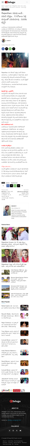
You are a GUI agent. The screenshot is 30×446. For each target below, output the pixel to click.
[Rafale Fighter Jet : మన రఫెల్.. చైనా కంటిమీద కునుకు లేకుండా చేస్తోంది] (24, 308)
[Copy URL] (13, 48)
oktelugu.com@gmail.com (14, 420)
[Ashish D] (4, 40)
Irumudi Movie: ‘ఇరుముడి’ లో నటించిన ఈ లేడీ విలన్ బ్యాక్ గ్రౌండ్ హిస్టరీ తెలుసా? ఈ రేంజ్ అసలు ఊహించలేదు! (10, 343)
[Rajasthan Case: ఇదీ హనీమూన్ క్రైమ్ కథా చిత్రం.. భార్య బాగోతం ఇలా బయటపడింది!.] (15, 255)
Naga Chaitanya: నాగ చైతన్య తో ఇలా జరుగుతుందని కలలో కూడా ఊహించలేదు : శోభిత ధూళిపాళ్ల (10, 324)
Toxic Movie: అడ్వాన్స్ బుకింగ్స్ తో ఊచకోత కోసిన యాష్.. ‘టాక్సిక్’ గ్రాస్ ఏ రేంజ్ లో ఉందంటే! (11, 333)
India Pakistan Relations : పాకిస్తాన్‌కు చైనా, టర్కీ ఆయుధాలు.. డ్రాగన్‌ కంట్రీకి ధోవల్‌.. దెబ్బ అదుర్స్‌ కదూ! (10, 353)
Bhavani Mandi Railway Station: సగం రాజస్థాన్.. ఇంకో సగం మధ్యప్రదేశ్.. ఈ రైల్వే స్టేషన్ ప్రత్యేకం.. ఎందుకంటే (19, 279)
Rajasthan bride (14, 182)
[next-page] (5, 388)
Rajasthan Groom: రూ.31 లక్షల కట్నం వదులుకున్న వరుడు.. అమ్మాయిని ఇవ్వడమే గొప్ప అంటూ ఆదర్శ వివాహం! (14, 244)
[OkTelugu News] (10, 2)
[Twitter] (16, 430)
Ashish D (9, 40)
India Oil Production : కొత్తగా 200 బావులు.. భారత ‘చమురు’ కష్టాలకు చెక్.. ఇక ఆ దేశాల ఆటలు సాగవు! (19, 295)
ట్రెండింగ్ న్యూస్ (8, 6)
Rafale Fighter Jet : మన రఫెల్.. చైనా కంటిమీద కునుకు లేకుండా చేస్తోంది (11, 307)
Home (3, 6)
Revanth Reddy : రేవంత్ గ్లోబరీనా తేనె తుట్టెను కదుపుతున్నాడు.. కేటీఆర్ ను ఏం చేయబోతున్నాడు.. (11, 316)
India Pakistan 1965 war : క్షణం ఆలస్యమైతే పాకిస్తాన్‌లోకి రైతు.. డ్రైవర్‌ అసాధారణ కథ (19, 271)
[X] (6, 48)
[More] (22, 185)
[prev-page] (2, 388)
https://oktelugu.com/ (15, 208)
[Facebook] (3, 48)
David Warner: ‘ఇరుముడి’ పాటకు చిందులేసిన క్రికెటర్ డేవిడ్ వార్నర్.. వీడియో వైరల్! (10, 363)
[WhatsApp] (10, 48)
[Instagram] (13, 430)
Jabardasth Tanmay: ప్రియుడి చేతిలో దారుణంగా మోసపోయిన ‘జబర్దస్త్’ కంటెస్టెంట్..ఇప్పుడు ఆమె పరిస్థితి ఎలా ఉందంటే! (11, 381)
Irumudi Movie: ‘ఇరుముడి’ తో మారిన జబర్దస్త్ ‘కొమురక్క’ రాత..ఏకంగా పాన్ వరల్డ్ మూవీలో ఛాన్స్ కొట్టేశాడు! (11, 372)
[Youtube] (20, 430)
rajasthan (8, 182)
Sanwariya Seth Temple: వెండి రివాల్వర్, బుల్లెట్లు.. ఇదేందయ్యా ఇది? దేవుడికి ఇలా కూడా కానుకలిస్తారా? (19, 287)
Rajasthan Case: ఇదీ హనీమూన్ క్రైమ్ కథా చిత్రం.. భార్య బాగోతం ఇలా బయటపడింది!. (14, 265)
